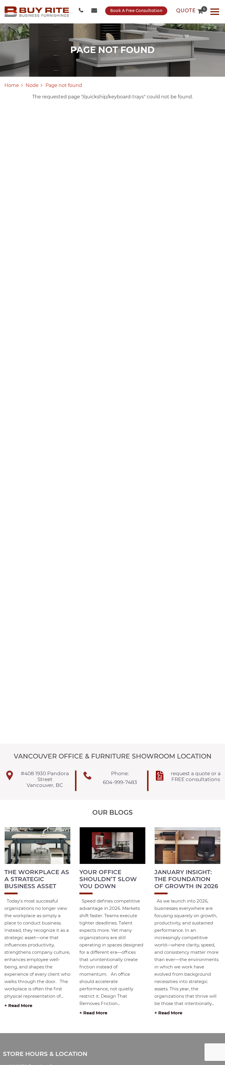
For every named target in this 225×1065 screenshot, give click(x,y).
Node (32, 85)
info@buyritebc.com (94, 10)
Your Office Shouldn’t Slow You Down (108, 879)
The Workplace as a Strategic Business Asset (36, 879)
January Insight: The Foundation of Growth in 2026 (186, 879)
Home (11, 85)
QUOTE (189, 11)
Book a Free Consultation (136, 11)
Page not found (63, 85)
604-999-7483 (81, 10)
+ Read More (18, 1005)
